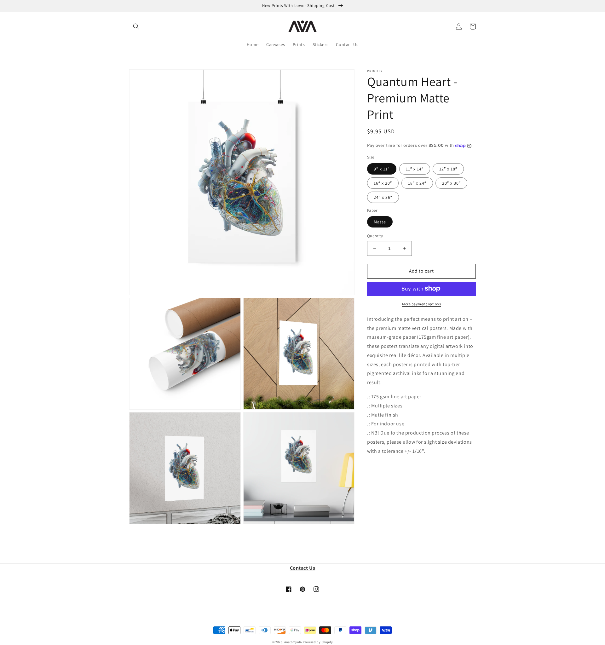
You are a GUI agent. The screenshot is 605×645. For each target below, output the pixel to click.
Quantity (375, 236)
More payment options (421, 303)
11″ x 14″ (415, 168)
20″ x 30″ (451, 183)
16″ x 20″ (383, 183)
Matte (380, 222)
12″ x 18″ (448, 168)
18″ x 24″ (417, 183)
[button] (136, 26)
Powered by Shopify (318, 642)
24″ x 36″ (383, 197)
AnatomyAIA (293, 642)
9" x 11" (382, 168)
